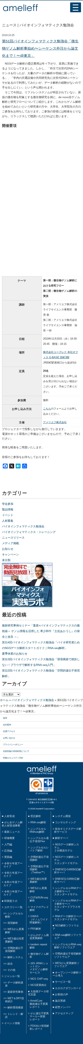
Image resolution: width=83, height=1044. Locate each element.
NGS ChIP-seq (39, 978)
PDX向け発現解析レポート (39, 1027)
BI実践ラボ (10, 900)
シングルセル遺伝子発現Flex (39, 840)
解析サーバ (61, 838)
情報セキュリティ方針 (13, 758)
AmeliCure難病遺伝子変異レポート (39, 1003)
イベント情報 (12, 1023)
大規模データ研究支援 (38, 993)
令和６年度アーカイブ (13, 865)
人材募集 (7, 520)
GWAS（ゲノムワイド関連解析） (39, 919)
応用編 (8, 850)
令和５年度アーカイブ (13, 874)
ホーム (4, 700)
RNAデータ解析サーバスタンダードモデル (67, 918)
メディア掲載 (10, 543)
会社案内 (7, 725)
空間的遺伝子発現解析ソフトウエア (67, 955)
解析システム (15, 957)
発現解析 (12, 922)
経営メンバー (63, 1007)
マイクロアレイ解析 (39, 908)
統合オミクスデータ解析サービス (67, 830)
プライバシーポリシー (13, 744)
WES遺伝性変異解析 (38, 880)
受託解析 (35, 816)
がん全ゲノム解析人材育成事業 (12, 824)
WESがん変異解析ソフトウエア (66, 965)
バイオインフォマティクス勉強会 (23, 526)
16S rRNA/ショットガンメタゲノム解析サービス (39, 968)
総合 (10, 963)
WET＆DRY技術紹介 (14, 1000)
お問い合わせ (9, 738)
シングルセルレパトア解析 (39, 849)
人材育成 (9, 816)
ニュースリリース (13, 537)
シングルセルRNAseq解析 (38, 830)
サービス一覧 (63, 981)
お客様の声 (61, 994)
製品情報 (7, 509)
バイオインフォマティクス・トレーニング (29, 532)
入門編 (8, 844)
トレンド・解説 (14, 1015)
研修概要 (9, 838)
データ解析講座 (14, 984)
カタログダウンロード (68, 988)
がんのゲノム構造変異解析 (39, 937)
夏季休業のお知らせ (14, 653)
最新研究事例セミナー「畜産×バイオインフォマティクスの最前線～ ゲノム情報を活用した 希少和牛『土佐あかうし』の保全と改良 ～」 (41, 631)
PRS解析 (35, 928)
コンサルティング (65, 822)
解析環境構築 (15, 1007)
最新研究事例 (15, 991)
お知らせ (7, 548)
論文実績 (60, 1000)
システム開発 (63, 816)
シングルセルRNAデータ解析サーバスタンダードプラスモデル (67, 905)
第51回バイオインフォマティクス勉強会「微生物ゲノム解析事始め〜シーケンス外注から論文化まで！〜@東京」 (40, 48)
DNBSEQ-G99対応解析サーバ (67, 880)
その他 (11, 969)
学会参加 (7, 503)
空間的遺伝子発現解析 (14, 949)
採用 (5, 718)
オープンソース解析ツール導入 (67, 974)
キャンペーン (10, 554)
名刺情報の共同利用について (16, 751)
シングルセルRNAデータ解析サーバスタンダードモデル (67, 891)
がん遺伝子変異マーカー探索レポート (39, 1016)
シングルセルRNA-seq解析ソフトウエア (67, 946)
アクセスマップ (64, 1013)
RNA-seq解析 (38, 822)
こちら (47, 408)
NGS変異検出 (38, 985)
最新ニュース (12, 831)
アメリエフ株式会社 (55, 422)
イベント (7, 515)
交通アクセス (9, 731)
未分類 (6, 560)
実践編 (8, 856)
